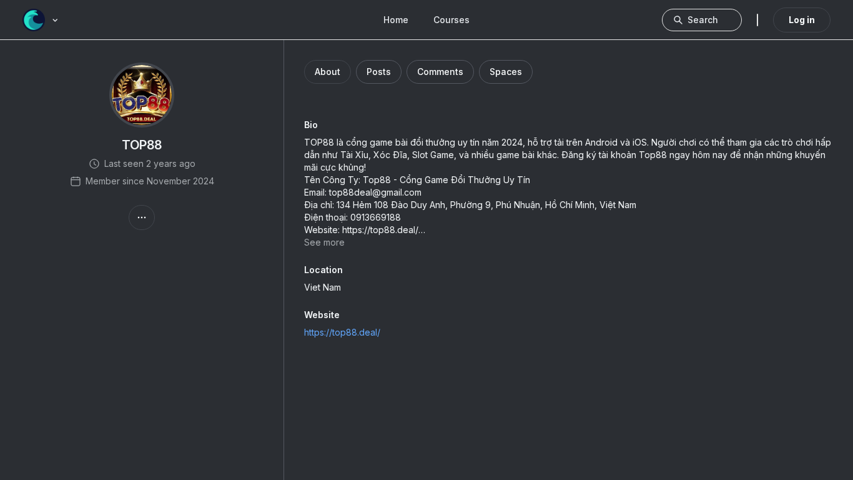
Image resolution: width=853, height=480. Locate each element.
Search (703, 19)
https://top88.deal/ (342, 332)
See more (324, 242)
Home (395, 19)
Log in (802, 19)
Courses (451, 19)
